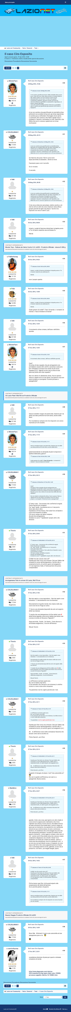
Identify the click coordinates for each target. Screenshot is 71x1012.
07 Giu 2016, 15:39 (34, 324)
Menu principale (10, 2)
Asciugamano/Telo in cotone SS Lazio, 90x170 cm (22, 580)
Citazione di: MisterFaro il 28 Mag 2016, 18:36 (42, 142)
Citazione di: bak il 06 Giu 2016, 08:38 (40, 266)
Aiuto (45, 1009)
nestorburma (13, 949)
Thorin (13, 531)
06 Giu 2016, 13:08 (34, 292)
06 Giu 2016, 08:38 (34, 223)
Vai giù (8, 68)
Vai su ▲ (64, 1009)
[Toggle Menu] (65, 2)
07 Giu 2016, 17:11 (34, 408)
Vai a (41, 997)
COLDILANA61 (13, 132)
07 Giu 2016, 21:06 (34, 593)
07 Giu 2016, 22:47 (34, 791)
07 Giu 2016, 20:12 (34, 475)
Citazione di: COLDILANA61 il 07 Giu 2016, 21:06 (43, 651)
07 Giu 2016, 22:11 (34, 702)
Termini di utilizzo (54, 1009)
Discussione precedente (13, 61)
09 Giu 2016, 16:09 (34, 927)
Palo (13, 289)
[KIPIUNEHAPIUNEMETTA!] (12, 103)
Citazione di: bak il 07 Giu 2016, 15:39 (40, 354)
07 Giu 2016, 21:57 (34, 644)
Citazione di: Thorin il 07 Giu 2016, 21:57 (41, 709)
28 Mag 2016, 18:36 (34, 84)
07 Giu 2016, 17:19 (34, 435)
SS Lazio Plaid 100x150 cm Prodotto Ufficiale (21, 396)
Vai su (7, 986)
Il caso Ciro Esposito (18, 54)
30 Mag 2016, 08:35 (34, 182)
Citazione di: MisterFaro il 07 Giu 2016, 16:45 (42, 482)
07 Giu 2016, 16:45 (34, 348)
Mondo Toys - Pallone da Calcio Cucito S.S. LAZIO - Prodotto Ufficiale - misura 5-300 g (35, 247)
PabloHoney (13, 257)
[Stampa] (65, 68)
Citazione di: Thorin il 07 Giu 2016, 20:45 (41, 867)
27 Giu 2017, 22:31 (34, 951)
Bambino (13, 788)
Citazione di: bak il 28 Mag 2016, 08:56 (41, 90)
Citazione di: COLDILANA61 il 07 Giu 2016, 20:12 (43, 540)
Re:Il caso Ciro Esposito (36, 81)
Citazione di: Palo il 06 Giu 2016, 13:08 (41, 456)
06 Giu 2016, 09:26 (34, 259)
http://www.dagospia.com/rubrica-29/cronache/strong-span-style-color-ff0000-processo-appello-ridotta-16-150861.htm (45, 973)
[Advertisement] (35, 33)
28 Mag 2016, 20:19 (34, 135)
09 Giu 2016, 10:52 (34, 860)
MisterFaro (13, 81)
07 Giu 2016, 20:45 (34, 533)
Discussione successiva (29, 61)
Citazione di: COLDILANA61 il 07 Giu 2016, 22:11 (43, 756)
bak (13, 179)
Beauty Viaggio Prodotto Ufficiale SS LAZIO (20, 915)
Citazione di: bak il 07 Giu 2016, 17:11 (40, 441)
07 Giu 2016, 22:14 (34, 749)
